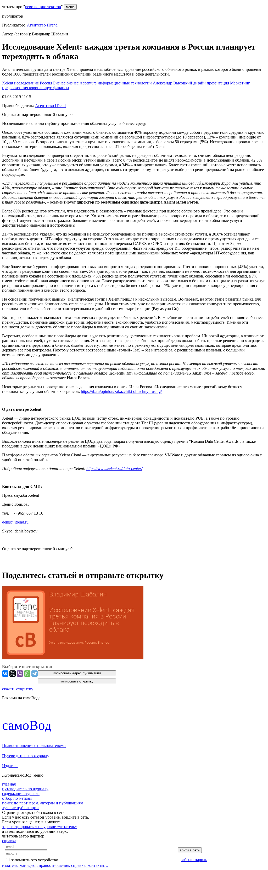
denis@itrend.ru (15, 522)
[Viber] (20, 673)
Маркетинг (240, 83)
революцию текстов (43, 6)
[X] (12, 673)
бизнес (73, 83)
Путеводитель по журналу (25, 756)
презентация (218, 83)
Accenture (89, 83)
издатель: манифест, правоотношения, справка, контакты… (55, 865)
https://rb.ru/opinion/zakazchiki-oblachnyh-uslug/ (121, 391)
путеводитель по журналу (25, 789)
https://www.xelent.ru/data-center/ (114, 468)
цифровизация (15, 88)
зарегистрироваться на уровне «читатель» (39, 826)
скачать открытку (17, 689)
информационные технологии (125, 83)
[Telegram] (34, 673)
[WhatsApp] (27, 673)
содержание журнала (21, 793)
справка (9, 841)
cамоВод (27, 725)
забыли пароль (194, 859)
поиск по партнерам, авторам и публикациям (42, 803)
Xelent (8, 83)
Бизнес (59, 83)
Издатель (10, 766)
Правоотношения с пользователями (34, 745)
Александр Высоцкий (173, 83)
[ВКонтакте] (5, 673)
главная (9, 784)
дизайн (200, 83)
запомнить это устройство (34, 860)
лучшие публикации (20, 807)
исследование (27, 83)
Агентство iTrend (42, 25)
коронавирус (41, 88)
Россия (46, 83)
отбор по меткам (17, 798)
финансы (61, 88)
